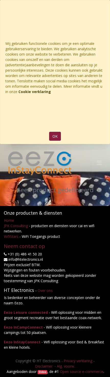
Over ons (45, 290)
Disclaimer (44, 366)
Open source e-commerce (81, 371)
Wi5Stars (11, 236)
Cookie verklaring (34, 91)
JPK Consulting (16, 225)
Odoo (42, 372)
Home (9, 220)
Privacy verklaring (78, 360)
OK (55, 136)
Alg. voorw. (66, 366)
